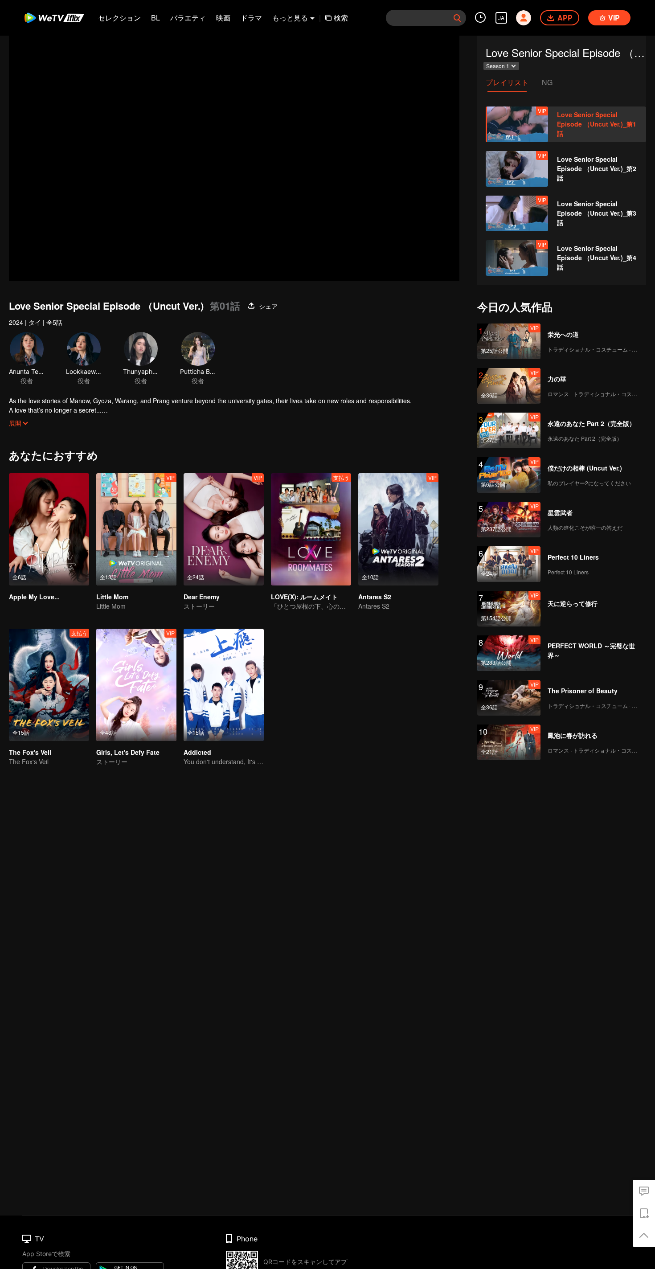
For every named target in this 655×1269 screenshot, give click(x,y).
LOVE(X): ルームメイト (304, 596)
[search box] (457, 17)
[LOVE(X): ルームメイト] (311, 529)
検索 (341, 17)
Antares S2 (374, 596)
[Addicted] (224, 685)
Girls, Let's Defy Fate (128, 752)
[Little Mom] (136, 529)
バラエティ (188, 17)
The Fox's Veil (30, 752)
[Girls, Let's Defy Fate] (136, 685)
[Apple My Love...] (49, 529)
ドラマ (251, 17)
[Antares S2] (398, 529)
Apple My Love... (34, 596)
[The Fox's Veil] (49, 685)
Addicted (197, 752)
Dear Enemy (202, 596)
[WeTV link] (55, 18)
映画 (223, 17)
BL (155, 17)
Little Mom (112, 596)
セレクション (119, 17)
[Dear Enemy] (224, 529)
